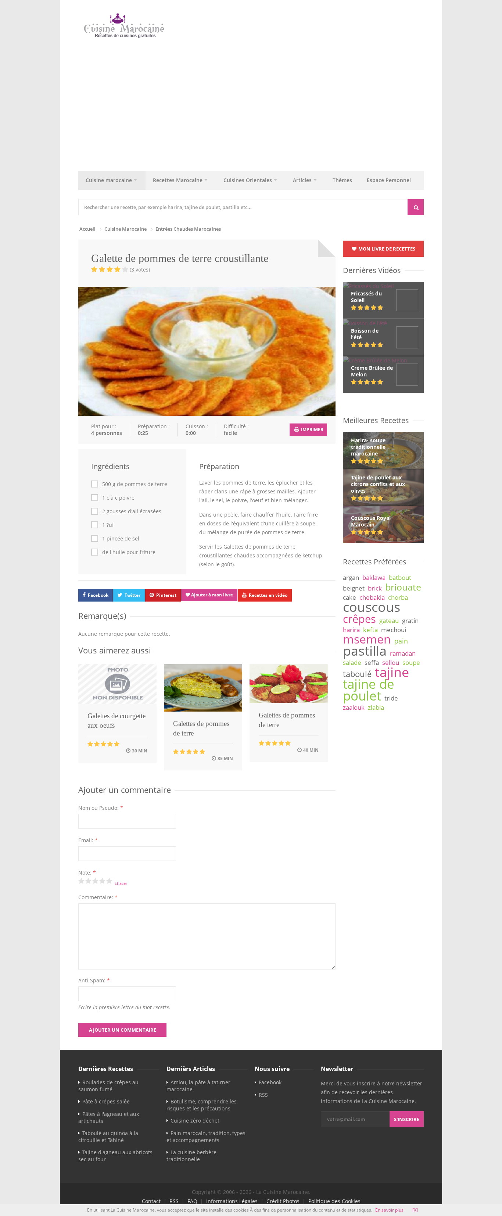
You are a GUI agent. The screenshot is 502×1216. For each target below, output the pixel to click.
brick (375, 588)
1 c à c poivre (118, 497)
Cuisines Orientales (247, 180)
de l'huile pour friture (128, 552)
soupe (411, 662)
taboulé (357, 674)
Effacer (121, 883)
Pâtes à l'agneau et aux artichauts (108, 1117)
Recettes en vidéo (268, 595)
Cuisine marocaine (109, 180)
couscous (371, 607)
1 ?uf (108, 525)
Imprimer (311, 429)
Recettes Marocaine (177, 180)
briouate (403, 587)
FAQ (192, 1201)
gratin (410, 620)
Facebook (98, 595)
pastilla (365, 650)
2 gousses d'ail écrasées (131, 511)
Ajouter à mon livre (211, 595)
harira (351, 629)
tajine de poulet (368, 689)
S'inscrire (406, 1119)
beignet (354, 588)
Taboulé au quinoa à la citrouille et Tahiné (108, 1137)
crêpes (359, 618)
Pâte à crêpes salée (106, 1101)
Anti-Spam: (94, 980)
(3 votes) (140, 269)
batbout (400, 577)
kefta (370, 629)
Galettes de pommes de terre (201, 728)
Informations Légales (232, 1201)
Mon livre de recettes (386, 248)
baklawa (374, 577)
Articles (302, 180)
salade (352, 662)
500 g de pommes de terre (134, 484)
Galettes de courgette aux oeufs (116, 720)
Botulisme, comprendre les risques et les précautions (201, 1105)
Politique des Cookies (334, 1201)
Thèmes (342, 180)
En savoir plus (389, 1210)
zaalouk (354, 707)
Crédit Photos (283, 1201)
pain (401, 641)
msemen (367, 639)
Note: (87, 872)
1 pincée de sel (120, 538)
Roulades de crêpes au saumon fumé (108, 1086)
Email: (88, 840)
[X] (415, 1210)
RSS (263, 1094)
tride (391, 698)
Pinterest (166, 595)
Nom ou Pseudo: (100, 807)
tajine (392, 672)
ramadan (403, 653)
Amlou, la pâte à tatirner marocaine (198, 1086)
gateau (389, 620)
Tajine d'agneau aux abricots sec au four (115, 1156)
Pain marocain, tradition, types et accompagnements (205, 1137)
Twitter (132, 595)
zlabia (376, 707)
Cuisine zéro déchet (195, 1120)
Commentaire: (98, 897)
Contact (151, 1201)
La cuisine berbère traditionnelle (191, 1156)
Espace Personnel (389, 180)
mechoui (393, 629)
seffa (372, 662)
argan (351, 577)
